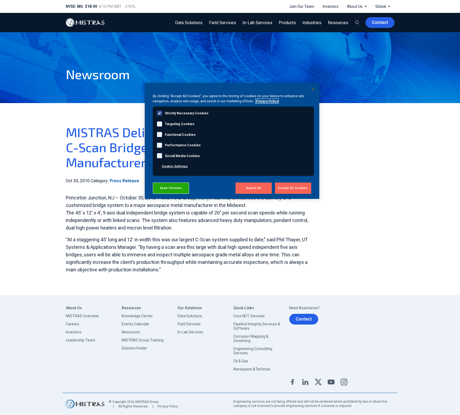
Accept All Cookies (293, 188)
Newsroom (131, 332)
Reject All (253, 188)
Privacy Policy (168, 406)
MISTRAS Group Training (143, 340)
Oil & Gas (240, 361)
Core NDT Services (249, 316)
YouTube (331, 382)
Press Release (124, 180)
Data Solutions (190, 316)
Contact (304, 319)
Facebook (292, 382)
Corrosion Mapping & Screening (251, 338)
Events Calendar (135, 324)
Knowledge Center (137, 316)
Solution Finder (134, 348)
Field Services (189, 324)
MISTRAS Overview (82, 316)
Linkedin (305, 382)
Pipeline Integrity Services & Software (256, 326)
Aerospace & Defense (251, 369)
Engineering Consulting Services (252, 351)
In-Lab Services (190, 332)
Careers (72, 324)
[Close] (313, 89)
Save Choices (171, 188)
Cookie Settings (175, 166)
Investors (73, 332)
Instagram (344, 382)
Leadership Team (80, 340)
